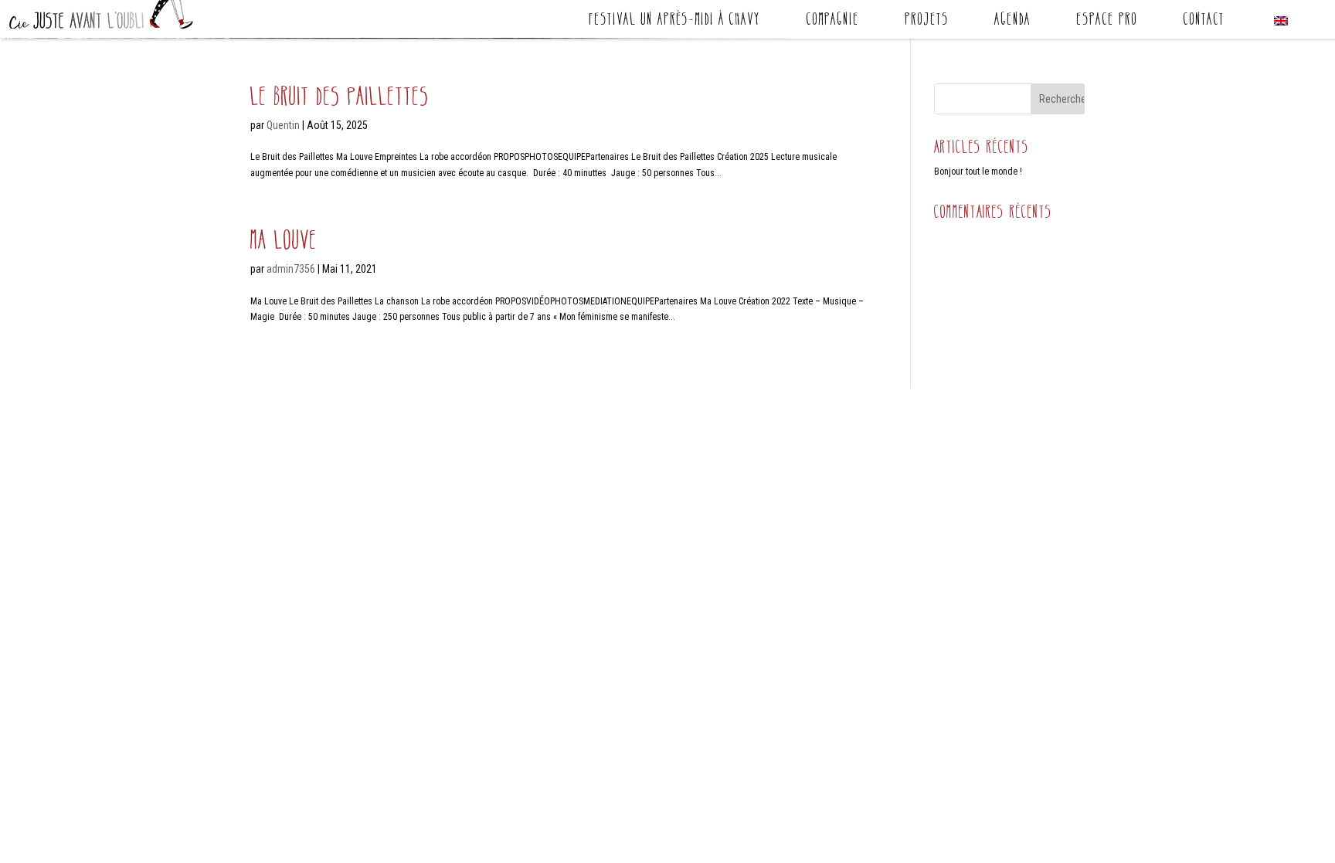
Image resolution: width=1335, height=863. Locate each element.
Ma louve (284, 240)
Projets (927, 21)
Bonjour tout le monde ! (978, 171)
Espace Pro (1106, 21)
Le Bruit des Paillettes (340, 96)
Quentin (283, 125)
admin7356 (291, 269)
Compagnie (832, 21)
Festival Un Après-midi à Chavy (674, 21)
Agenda (1012, 21)
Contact (1204, 21)
